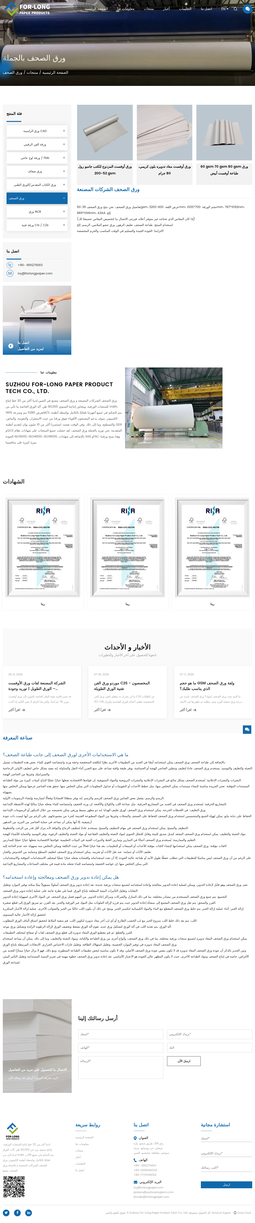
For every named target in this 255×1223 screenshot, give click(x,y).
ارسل (226, 1184)
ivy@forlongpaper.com (35, 273)
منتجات (149, 8)
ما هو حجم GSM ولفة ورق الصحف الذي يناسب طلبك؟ (207, 686)
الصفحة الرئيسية (96, 8)
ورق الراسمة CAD (35, 131)
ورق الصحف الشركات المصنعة (97, 400)
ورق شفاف (35, 171)
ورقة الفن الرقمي (35, 144)
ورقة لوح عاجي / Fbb (35, 158)
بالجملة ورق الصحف (84, 430)
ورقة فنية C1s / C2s (35, 225)
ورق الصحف (16, 198)
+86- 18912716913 (30, 265)
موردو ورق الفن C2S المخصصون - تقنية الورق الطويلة (122, 686)
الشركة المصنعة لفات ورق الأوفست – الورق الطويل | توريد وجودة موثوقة (37, 686)
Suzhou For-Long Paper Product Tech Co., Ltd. (159, 1213)
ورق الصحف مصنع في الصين (56, 400)
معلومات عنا (125, 8)
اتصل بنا (206, 8)
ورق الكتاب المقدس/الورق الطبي (35, 184)
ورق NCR (35, 211)
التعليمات (185, 8)
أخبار (166, 8)
